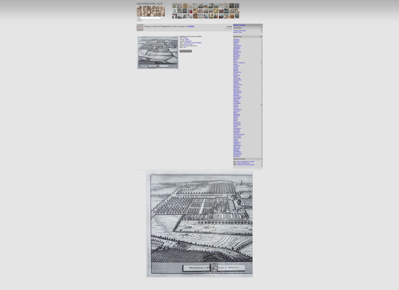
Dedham (235, 69)
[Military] (221, 18)
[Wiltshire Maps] (221, 7)
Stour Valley (237, 136)
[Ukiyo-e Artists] (195, 18)
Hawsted (236, 89)
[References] (231, 18)
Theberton (236, 144)
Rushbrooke (237, 125)
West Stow (236, 147)
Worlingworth (237, 155)
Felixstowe (236, 75)
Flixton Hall (236, 78)
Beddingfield (237, 52)
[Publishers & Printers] (179, 13)
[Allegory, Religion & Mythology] (200, 18)
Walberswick (237, 145)
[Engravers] (174, 13)
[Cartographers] (237, 7)
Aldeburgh (236, 41)
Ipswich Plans (237, 32)
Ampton (235, 44)
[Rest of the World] (195, 7)
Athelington (236, 47)
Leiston (235, 108)
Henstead (236, 95)
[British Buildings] (200, 7)
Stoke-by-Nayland (238, 134)
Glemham (236, 83)
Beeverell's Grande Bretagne (192, 42)
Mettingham (237, 114)
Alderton (235, 42)
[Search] (237, 18)
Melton (235, 112)
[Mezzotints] (237, 13)
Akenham (236, 39)
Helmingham (237, 91)
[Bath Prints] (211, 7)
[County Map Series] (185, 7)
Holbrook (236, 100)
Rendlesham (237, 123)
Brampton (236, 56)
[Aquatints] (179, 18)
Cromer (235, 67)
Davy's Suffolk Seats (243, 163)
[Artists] (231, 7)
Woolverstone (237, 153)
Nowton (235, 119)
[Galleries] (226, 13)
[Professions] (205, 18)
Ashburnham (237, 45)
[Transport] (211, 13)
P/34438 (185, 38)
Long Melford (237, 109)
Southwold (236, 130)
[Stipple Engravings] (174, 18)
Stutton (235, 139)
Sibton (235, 126)
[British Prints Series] (179, 7)
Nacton (235, 117)
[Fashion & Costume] (216, 18)
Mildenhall (236, 116)
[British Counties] (174, 7)
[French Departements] (226, 7)
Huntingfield (237, 103)
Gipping (235, 81)
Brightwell (188, 41)
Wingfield (236, 150)
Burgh (235, 61)
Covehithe (236, 66)
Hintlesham (236, 98)
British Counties (239, 25)
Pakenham (236, 122)
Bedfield (235, 53)
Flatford (235, 77)
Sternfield (236, 133)
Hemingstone (237, 92)
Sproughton (236, 131)
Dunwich (236, 70)
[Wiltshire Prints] (216, 7)
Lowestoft (236, 111)
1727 (184, 47)
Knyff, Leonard (188, 44)
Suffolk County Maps (239, 30)
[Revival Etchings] (190, 18)
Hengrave (236, 94)
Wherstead (236, 148)
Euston (235, 73)
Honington (236, 102)
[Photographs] (221, 13)
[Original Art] (216, 13)
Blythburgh (236, 55)
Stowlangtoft (237, 137)
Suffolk (190, 26)
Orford (235, 120)
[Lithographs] (185, 18)
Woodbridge (237, 151)
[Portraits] (200, 13)
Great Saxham (237, 84)
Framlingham (237, 80)
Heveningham (237, 97)
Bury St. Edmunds (239, 63)
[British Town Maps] (190, 7)
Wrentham (236, 156)
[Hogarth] (185, 13)
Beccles (235, 50)
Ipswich (235, 105)
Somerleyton (237, 128)
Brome (235, 59)
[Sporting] (205, 13)
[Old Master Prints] (231, 13)
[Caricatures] (190, 13)
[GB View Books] (226, 18)
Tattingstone (237, 142)
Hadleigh (236, 86)
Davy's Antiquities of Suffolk (245, 161)
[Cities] (205, 7)
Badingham (236, 48)
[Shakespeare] (211, 18)
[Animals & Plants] (195, 13)
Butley (235, 64)
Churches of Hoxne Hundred (245, 165)
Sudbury (235, 141)
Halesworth (236, 87)
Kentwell (236, 106)
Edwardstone (237, 72)
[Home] (151, 16)
